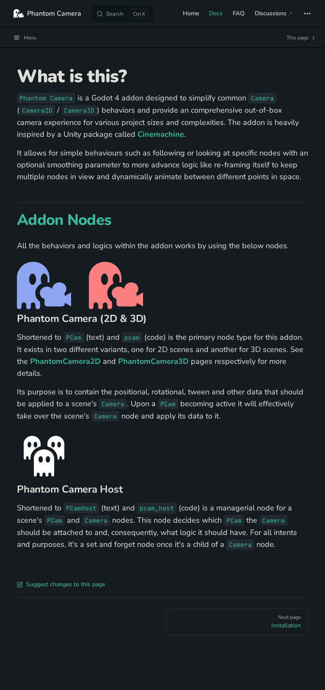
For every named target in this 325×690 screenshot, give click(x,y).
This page (298, 37)
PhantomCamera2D (65, 361)
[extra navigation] (307, 13)
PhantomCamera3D (153, 361)
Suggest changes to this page (65, 584)
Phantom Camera (54, 13)
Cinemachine (161, 134)
